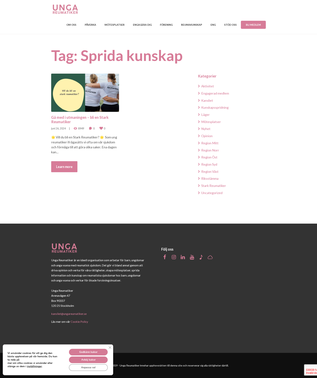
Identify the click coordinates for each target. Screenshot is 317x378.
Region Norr (210, 150)
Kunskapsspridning (215, 107)
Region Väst (209, 171)
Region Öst (209, 157)
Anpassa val (88, 367)
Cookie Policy (79, 321)
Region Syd (209, 164)
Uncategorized (212, 193)
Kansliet (207, 100)
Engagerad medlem (215, 93)
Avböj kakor (88, 359)
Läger (205, 115)
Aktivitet (207, 86)
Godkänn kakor (88, 352)
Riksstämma (209, 178)
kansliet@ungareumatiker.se (69, 313)
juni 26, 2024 (58, 128)
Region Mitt (209, 143)
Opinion (207, 136)
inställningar (34, 366)
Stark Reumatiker (213, 186)
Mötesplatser (211, 122)
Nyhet (205, 129)
